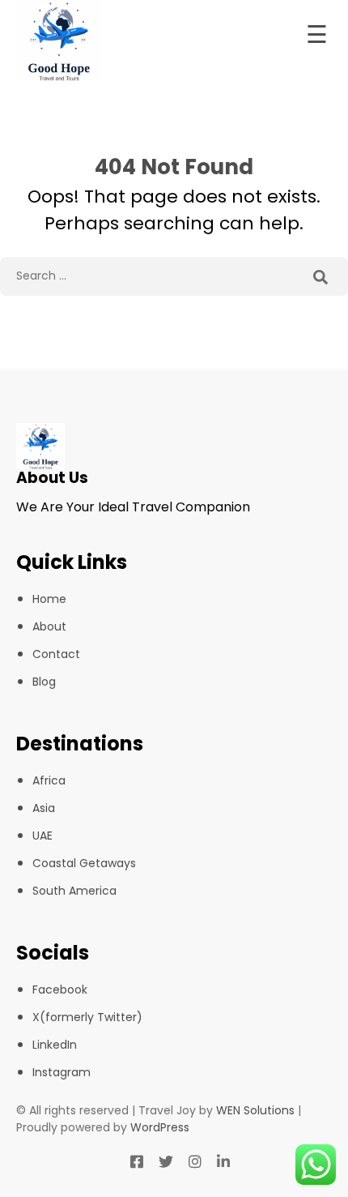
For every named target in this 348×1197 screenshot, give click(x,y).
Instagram (61, 1072)
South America (74, 891)
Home (49, 599)
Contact (56, 654)
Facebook (59, 989)
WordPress (159, 1127)
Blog (44, 681)
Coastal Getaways (84, 863)
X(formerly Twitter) (87, 1017)
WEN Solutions (255, 1110)
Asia (43, 808)
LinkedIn (54, 1045)
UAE (42, 835)
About (49, 626)
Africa (49, 780)
